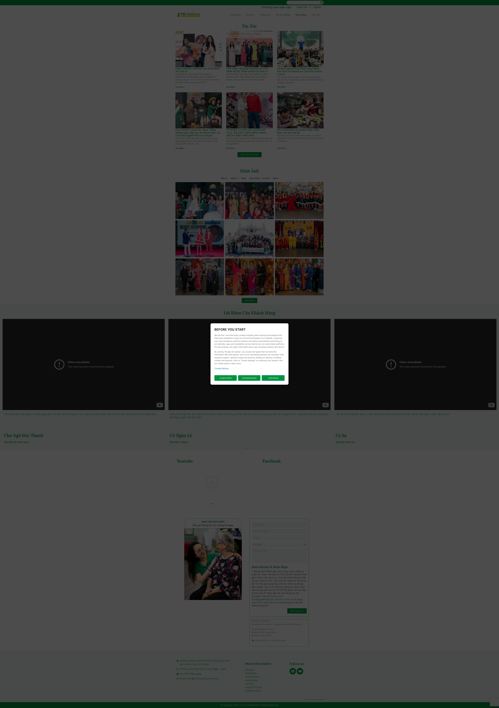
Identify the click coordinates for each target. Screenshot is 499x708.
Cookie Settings (273, 378)
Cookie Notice (221, 368)
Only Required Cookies (249, 378)
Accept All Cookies (226, 378)
